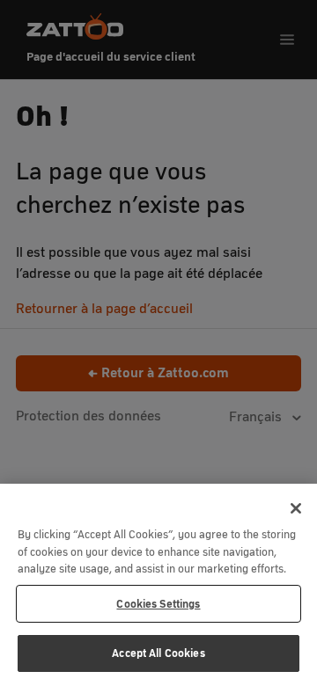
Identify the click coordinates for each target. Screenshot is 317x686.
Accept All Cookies (158, 653)
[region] (158, 585)
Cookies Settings (158, 603)
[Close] (295, 508)
